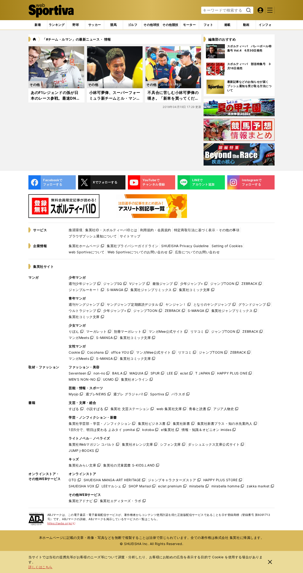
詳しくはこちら (40, 567)
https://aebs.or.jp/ (61, 523)
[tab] (75, 25)
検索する (248, 10)
